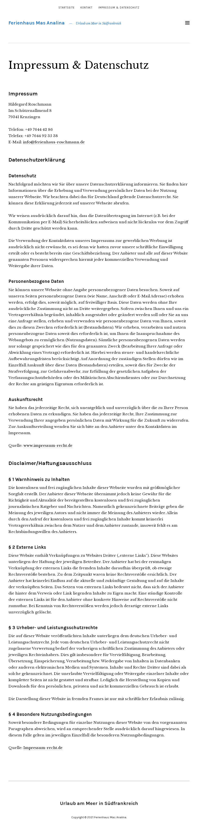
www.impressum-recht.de (47, 445)
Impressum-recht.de (43, 747)
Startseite (66, 7)
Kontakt (86, 7)
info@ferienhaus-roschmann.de (54, 142)
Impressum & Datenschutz (119, 7)
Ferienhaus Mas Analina (36, 23)
